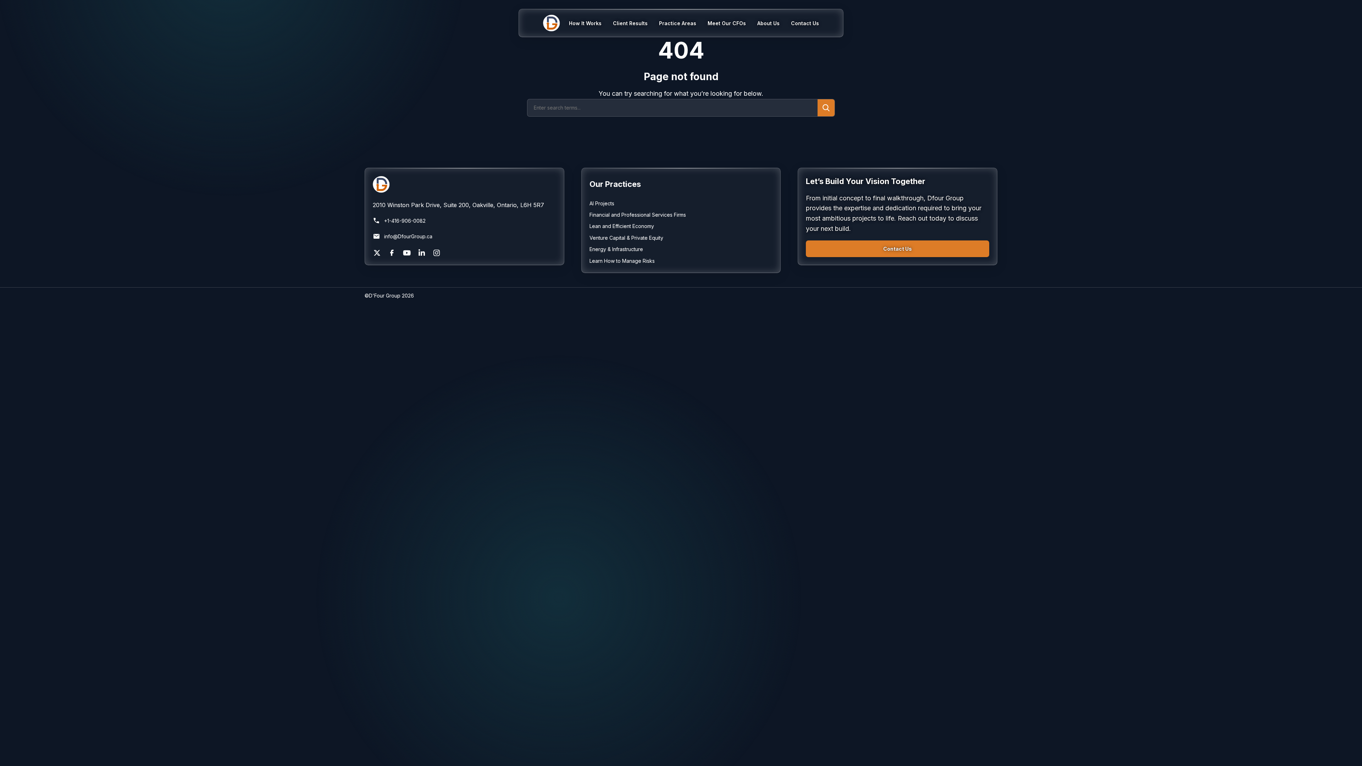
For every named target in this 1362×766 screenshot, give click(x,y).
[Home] (556, 23)
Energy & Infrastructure (616, 249)
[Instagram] (436, 253)
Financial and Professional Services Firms (637, 215)
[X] (377, 253)
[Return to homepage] (464, 184)
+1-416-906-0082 (405, 221)
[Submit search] (826, 107)
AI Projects (601, 203)
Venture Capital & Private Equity (626, 238)
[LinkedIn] (421, 253)
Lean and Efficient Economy (621, 226)
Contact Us (897, 249)
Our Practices (615, 184)
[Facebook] (392, 253)
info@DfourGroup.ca (408, 236)
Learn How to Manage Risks (622, 261)
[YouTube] (407, 253)
